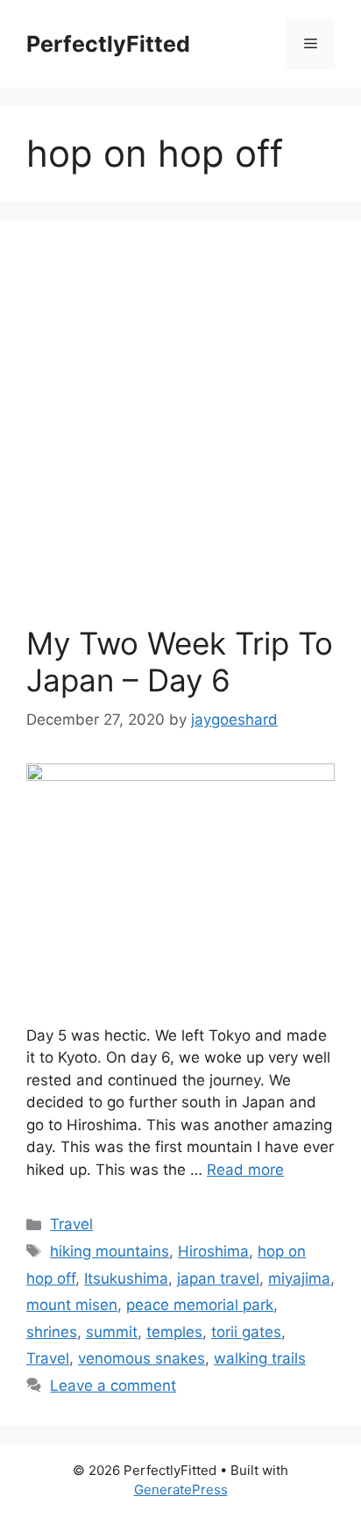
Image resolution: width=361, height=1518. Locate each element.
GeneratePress (181, 1489)
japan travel (218, 1278)
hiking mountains (109, 1251)
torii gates (246, 1332)
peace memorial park (199, 1305)
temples (174, 1332)
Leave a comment (113, 1385)
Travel (71, 1224)
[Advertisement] (180, 435)
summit (112, 1332)
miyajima (299, 1278)
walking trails (260, 1358)
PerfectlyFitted (108, 44)
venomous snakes (141, 1358)
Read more (245, 1169)
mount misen (71, 1305)
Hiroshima (213, 1251)
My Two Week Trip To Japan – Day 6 (179, 661)
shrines (51, 1332)
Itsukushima (126, 1278)
